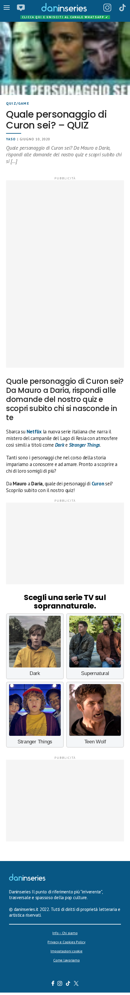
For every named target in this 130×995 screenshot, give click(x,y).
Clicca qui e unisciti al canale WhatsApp (65, 17)
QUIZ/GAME (17, 103)
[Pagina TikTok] (122, 7)
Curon (98, 483)
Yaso (11, 139)
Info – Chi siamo (64, 933)
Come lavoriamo (66, 960)
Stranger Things (84, 445)
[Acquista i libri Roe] (20, 7)
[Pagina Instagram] (107, 7)
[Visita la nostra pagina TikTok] (68, 984)
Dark (59, 445)
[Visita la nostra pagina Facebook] (52, 984)
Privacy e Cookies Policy (66, 942)
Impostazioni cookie (66, 951)
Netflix (34, 431)
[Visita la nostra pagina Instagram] (60, 984)
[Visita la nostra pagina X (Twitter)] (76, 984)
